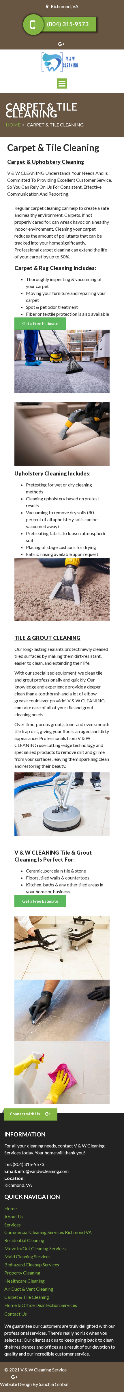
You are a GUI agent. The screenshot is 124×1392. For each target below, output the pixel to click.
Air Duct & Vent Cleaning (28, 1289)
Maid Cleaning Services (27, 1256)
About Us (13, 1216)
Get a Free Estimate (40, 323)
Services (12, 1224)
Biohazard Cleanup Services (31, 1264)
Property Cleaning (22, 1272)
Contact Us (15, 1313)
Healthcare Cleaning (24, 1280)
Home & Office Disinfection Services (40, 1305)
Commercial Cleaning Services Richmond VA (48, 1232)
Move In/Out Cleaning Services (35, 1248)
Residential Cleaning (24, 1240)
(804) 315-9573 (68, 24)
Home (13, 124)
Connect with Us (25, 1114)
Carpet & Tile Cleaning (26, 1297)
